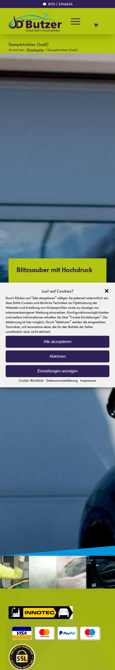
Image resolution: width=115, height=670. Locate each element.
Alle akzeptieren (57, 341)
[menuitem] (78, 21)
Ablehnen (57, 356)
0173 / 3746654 (60, 4)
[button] (106, 291)
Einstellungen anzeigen (57, 371)
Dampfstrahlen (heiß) (29, 44)
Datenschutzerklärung (62, 380)
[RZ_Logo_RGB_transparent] (48, 21)
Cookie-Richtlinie (31, 380)
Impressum (88, 380)
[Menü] (75, 21)
